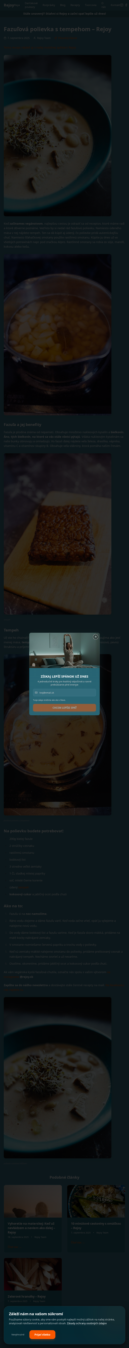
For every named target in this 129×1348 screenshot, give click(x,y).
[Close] (96, 636)
